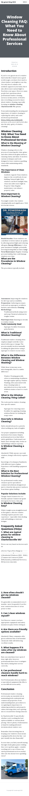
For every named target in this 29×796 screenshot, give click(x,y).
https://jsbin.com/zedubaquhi (12, 120)
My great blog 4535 (8, 2)
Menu (24, 2)
